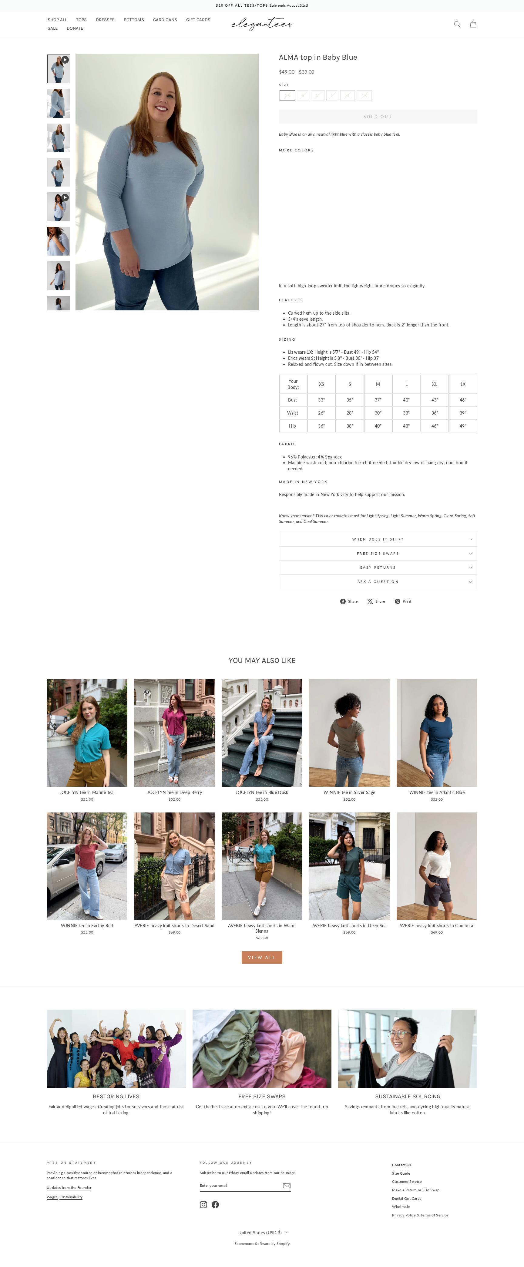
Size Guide (401, 1173)
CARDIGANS (165, 19)
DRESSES (105, 19)
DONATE (75, 28)
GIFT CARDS (198, 19)
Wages (52, 1197)
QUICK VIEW (87, 780)
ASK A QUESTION (378, 582)
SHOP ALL (57, 19)
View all (262, 957)
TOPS (81, 19)
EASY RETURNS (378, 567)
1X (364, 95)
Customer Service (407, 1181)
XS (287, 95)
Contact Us (401, 1165)
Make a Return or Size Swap (415, 1190)
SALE (53, 28)
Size (284, 85)
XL (347, 95)
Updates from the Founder (69, 1187)
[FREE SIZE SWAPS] (262, 1049)
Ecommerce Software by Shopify (262, 1243)
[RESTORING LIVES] (116, 1049)
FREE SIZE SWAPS (378, 553)
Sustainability (70, 1197)
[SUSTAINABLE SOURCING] (407, 1049)
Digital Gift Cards (406, 1198)
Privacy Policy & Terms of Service (420, 1215)
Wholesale (401, 1206)
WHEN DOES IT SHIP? (378, 539)
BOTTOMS (134, 19)
